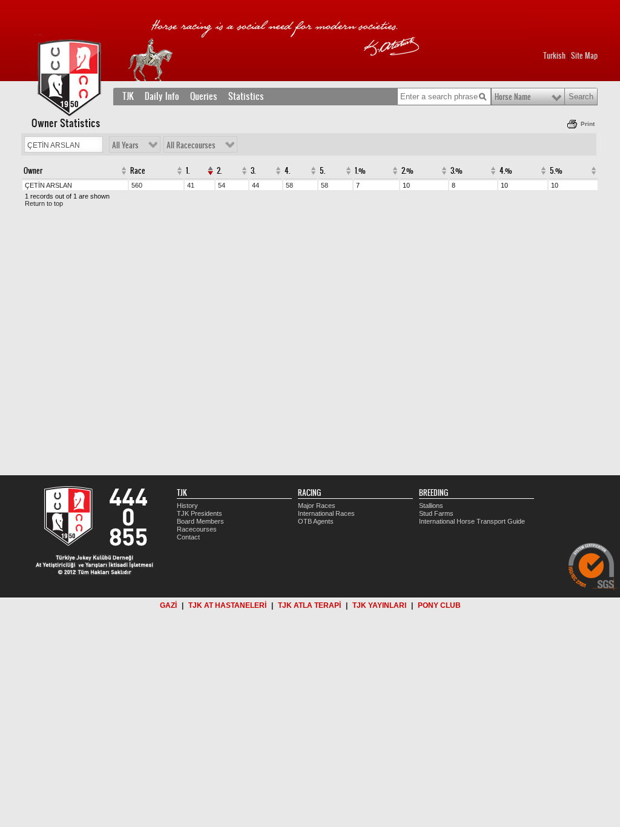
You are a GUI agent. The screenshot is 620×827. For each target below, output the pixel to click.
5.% (556, 170)
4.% (506, 170)
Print (588, 123)
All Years (125, 145)
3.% (456, 170)
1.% (360, 170)
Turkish (554, 55)
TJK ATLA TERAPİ (309, 605)
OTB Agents (316, 521)
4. (287, 170)
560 (136, 185)
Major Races (316, 505)
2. (219, 170)
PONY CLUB (439, 605)
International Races (326, 513)
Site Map (584, 55)
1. (188, 170)
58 (289, 185)
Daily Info (162, 96)
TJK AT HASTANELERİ (227, 605)
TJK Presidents (199, 513)
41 (190, 185)
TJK (128, 96)
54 (221, 185)
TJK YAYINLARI (379, 605)
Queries (203, 96)
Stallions (431, 505)
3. (253, 170)
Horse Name (513, 96)
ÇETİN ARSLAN (48, 185)
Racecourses (197, 529)
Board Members (200, 521)
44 (255, 185)
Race (137, 170)
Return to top (44, 203)
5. (322, 170)
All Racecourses (191, 145)
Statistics (246, 96)
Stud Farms (436, 513)
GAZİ (168, 605)
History (187, 505)
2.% (407, 170)
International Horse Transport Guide (472, 521)
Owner (33, 170)
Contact (188, 537)
